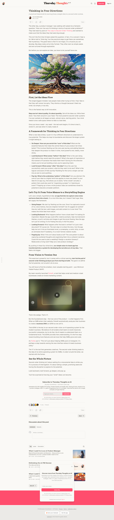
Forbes (33, 341)
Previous (34, 416)
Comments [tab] (32, 427)
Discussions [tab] (41, 446)
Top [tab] (30, 446)
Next (80, 416)
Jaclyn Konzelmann (37, 16)
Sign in (109, 3)
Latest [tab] (34, 446)
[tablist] (35, 427)
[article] (57, 454)
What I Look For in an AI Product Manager (44, 451)
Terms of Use (64, 493)
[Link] (26, 97)
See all (32, 485)
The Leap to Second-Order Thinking (59, 31)
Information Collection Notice (56, 495)
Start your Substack (53, 513)
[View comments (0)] (36, 22)
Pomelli (50, 273)
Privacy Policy (69, 495)
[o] (57, 295)
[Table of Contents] (2, 260)
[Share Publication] (94, 3)
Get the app (64, 513)
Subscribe (101, 3)
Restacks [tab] (39, 427)
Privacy (61, 509)
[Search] (91, 3)
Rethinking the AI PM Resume (40, 463)
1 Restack (47, 404)
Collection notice (72, 509)
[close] (72, 466)
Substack (49, 516)
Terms (65, 509)
